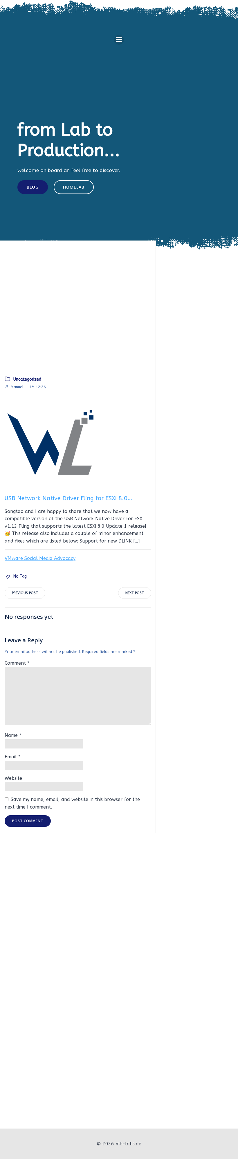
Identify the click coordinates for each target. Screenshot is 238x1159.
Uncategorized (27, 379)
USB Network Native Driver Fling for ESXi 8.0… (68, 498)
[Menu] (119, 40)
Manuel (17, 387)
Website (13, 778)
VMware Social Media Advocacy (40, 558)
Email (12, 757)
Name (13, 735)
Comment (17, 663)
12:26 (41, 387)
